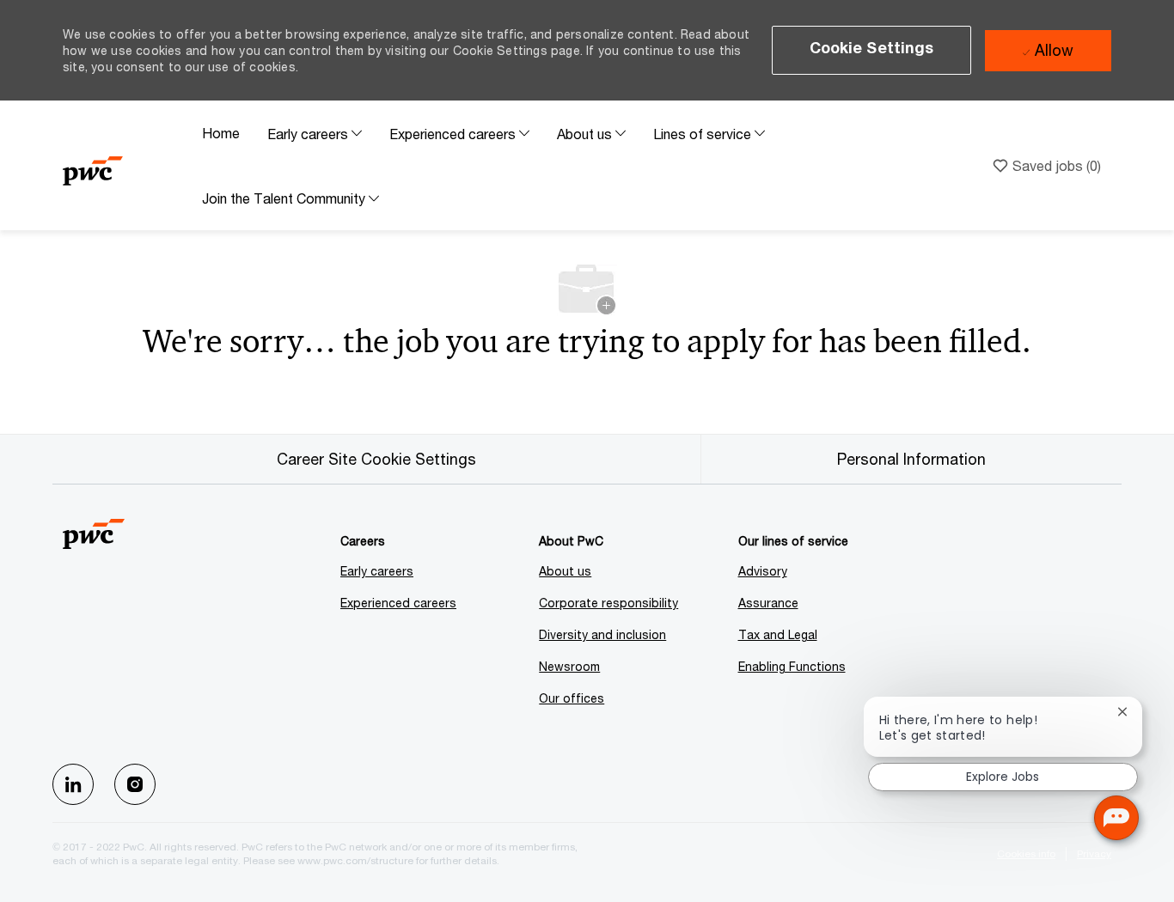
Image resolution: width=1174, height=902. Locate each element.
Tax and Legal (777, 634)
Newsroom (569, 666)
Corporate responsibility (608, 602)
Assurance (768, 602)
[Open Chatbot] (1116, 817)
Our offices (571, 698)
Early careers (376, 571)
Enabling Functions (792, 666)
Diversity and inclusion (602, 634)
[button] (872, 50)
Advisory (762, 571)
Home (221, 133)
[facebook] (73, 784)
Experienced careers (398, 602)
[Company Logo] (125, 165)
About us (565, 571)
